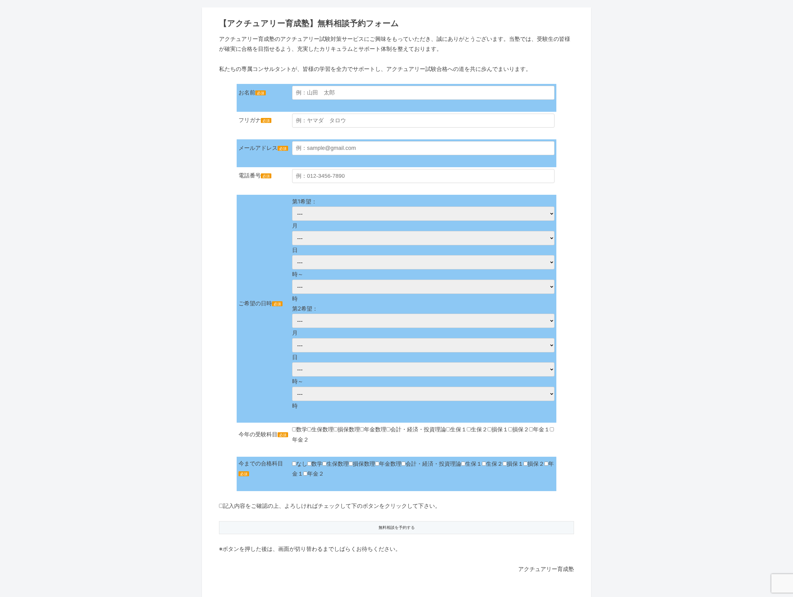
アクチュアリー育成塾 (546, 569)
